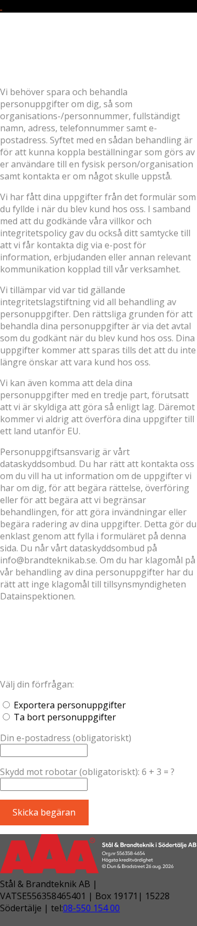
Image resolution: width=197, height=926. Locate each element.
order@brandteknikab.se (60, 56)
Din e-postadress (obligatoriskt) (65, 738)
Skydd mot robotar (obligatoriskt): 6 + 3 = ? (87, 772)
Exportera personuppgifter (70, 705)
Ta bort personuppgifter (65, 717)
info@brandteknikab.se (57, 68)
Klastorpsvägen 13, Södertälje (71, 44)
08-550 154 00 (91, 908)
